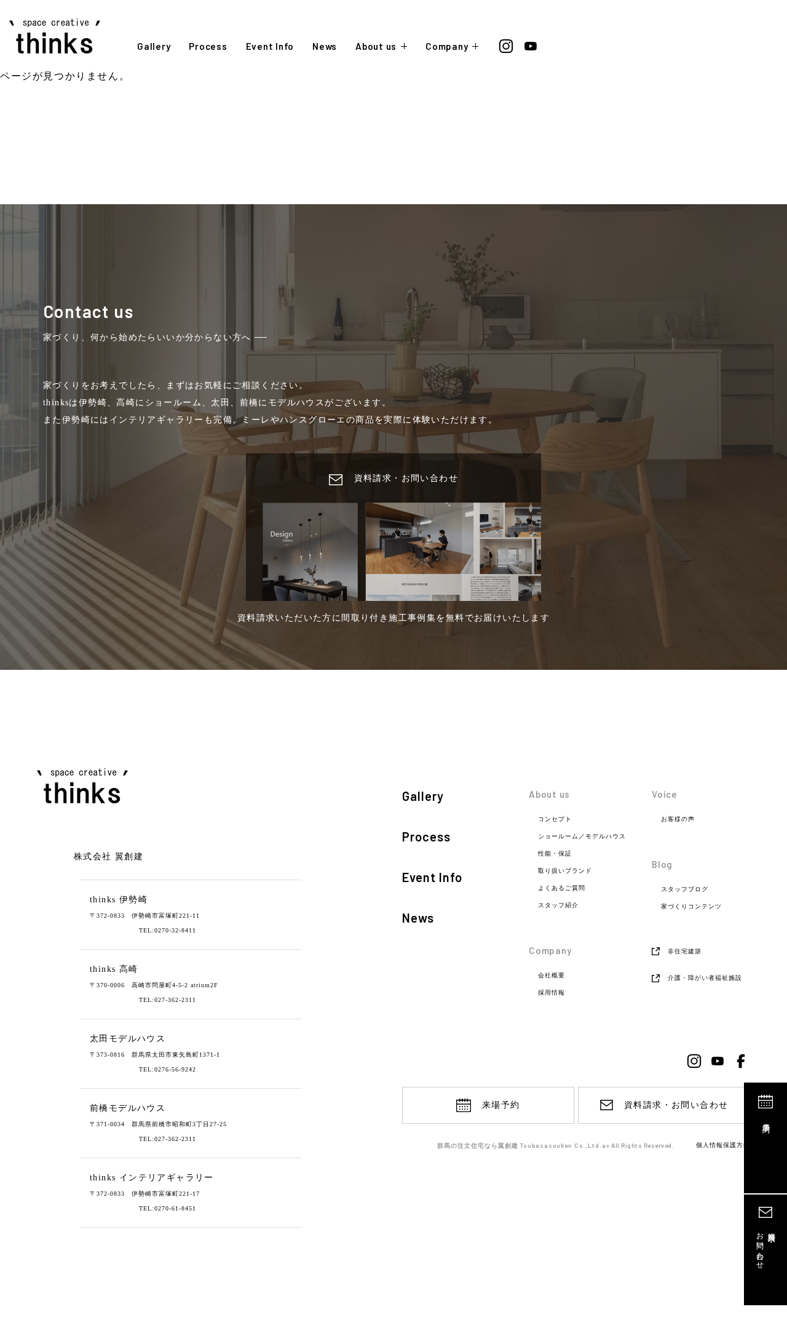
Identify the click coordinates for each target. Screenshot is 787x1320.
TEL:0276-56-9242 (167, 1069)
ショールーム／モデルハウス (582, 836)
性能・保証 (555, 854)
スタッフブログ (684, 889)
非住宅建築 (685, 951)
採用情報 (551, 993)
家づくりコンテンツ (691, 907)
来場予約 (766, 1119)
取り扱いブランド (565, 871)
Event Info (270, 46)
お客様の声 (678, 819)
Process (208, 46)
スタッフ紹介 (558, 905)
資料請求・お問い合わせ (676, 1105)
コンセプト (555, 819)
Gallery (153, 46)
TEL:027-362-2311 (167, 999)
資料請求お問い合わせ (766, 1246)
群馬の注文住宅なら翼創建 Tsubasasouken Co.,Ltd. (519, 1145)
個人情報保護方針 (723, 1145)
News (324, 46)
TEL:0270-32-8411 (167, 930)
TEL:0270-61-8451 (167, 1208)
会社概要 (551, 975)
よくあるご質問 (561, 888)
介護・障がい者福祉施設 (705, 977)
